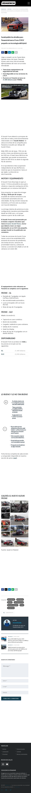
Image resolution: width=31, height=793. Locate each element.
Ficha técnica (20, 599)
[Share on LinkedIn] (9, 52)
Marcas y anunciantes (22, 754)
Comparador (5, 751)
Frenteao (17, 787)
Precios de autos (21, 749)
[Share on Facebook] (2, 52)
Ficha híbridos (11, 599)
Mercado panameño (13, 605)
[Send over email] (12, 52)
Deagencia (7, 785)
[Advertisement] (15, 117)
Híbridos (10, 602)
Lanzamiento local (18, 602)
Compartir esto (9, 612)
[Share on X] (6, 52)
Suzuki (21, 605)
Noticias (4, 749)
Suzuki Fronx (11, 608)
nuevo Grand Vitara (14, 224)
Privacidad (4, 754)
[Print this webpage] (16, 52)
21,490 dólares (8, 80)
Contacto (19, 751)
